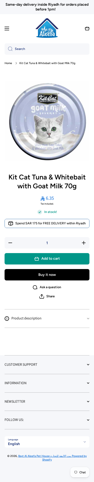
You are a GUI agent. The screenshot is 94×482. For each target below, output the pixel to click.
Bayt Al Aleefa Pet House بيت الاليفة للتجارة (45, 456)
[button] (87, 28)
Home (8, 63)
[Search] (9, 49)
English (14, 444)
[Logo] (47, 28)
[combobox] (47, 49)
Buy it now (47, 274)
